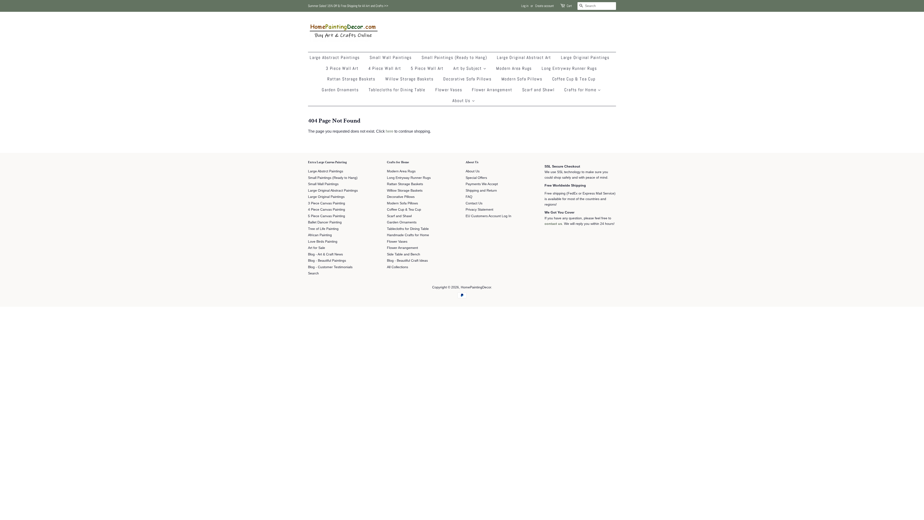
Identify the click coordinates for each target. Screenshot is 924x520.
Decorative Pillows (401, 197)
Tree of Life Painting (323, 229)
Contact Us (474, 203)
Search (313, 273)
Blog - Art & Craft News (325, 254)
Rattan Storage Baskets (351, 79)
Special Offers (476, 178)
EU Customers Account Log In (488, 216)
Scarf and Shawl (538, 89)
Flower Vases (448, 89)
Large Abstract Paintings (335, 57)
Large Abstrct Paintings (325, 171)
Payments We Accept (482, 184)
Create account (544, 6)
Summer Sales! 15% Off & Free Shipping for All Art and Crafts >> (348, 6)
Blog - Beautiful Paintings (327, 260)
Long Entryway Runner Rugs (569, 68)
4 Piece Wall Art (384, 68)
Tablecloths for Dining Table (397, 89)
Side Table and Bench (403, 254)
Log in (524, 6)
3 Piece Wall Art (342, 68)
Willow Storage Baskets (409, 79)
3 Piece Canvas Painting (326, 203)
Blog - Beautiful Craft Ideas (407, 260)
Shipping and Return (481, 190)
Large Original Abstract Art (524, 57)
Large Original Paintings (585, 57)
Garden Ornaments (340, 89)
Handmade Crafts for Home (408, 235)
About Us (462, 100)
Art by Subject (468, 68)
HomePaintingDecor (476, 287)
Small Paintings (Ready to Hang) (454, 57)
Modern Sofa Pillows (521, 79)
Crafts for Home (581, 89)
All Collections (397, 267)
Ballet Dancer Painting (325, 222)
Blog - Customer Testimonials (330, 267)
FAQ (469, 197)
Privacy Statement (479, 209)
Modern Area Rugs (514, 68)
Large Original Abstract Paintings (333, 190)
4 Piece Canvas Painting (326, 209)
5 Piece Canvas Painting (326, 216)
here (389, 131)
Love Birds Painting (322, 241)
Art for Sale (316, 248)
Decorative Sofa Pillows (467, 79)
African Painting (320, 235)
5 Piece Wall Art (427, 68)
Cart (569, 6)
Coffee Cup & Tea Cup (574, 79)
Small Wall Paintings (391, 57)
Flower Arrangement (492, 89)
